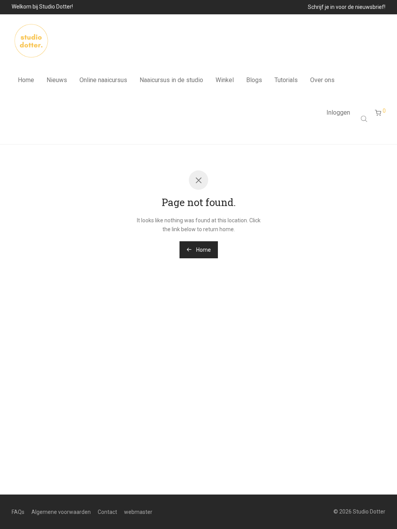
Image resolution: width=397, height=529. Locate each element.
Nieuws (57, 80)
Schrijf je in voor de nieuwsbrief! (346, 7)
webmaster (138, 512)
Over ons (322, 80)
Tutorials (286, 80)
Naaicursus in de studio (171, 80)
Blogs (254, 80)
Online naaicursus (103, 80)
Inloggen (338, 112)
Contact (107, 512)
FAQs (18, 512)
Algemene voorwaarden (61, 512)
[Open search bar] (365, 119)
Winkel (225, 80)
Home (26, 80)
